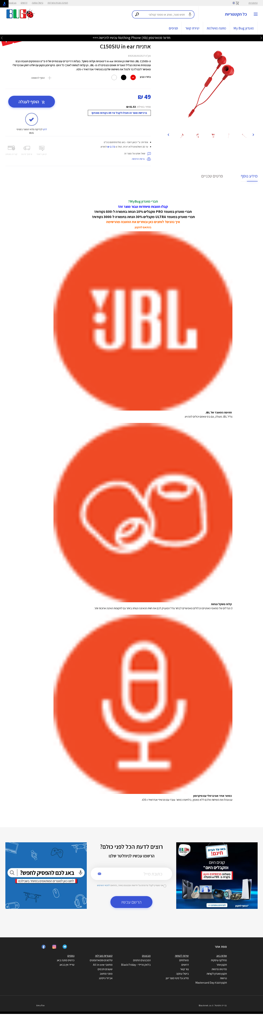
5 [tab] (215, 126)
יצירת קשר (192, 28)
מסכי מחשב (106, 974)
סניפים (173, 28)
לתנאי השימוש (103, 885)
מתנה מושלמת (216, 28)
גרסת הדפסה (138, 158)
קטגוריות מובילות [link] (104, 956)
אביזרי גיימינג (106, 978)
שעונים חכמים (105, 969)
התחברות (253, 2)
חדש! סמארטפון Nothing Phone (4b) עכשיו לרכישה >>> (131, 37)
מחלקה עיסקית (219, 960)
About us (11, 2)
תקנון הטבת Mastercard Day (211, 982)
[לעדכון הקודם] (261, 38)
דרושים (24, 2)
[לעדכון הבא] (2, 38)
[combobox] (163, 14)
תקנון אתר (221, 965)
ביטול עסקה (37, 2)
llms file (40, 1005)
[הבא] (168, 134)
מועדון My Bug (243, 28)
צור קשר (184, 969)
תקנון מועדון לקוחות (217, 974)
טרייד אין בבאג (66, 965)
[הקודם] (253, 134)
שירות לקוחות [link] (182, 956)
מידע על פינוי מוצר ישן (177, 978)
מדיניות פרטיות (219, 969)
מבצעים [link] (146, 956)
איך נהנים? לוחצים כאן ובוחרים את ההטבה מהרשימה (143, 221)
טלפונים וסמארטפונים (101, 960)
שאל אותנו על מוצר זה (135, 153)
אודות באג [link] (221, 956)
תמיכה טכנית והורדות (58, 2)
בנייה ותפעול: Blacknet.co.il (213, 1005)
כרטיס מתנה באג (65, 960)
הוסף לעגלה (29, 102)
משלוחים (184, 960)
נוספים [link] (70, 956)
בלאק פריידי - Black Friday (136, 965)
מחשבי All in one (103, 965)
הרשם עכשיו (131, 902)
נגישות (223, 978)
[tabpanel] (211, 84)
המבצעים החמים (142, 960)
